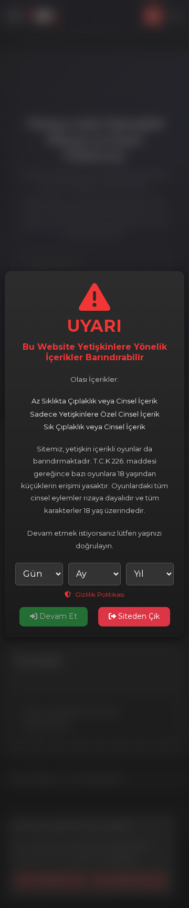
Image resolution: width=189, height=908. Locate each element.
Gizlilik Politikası (99, 594)
